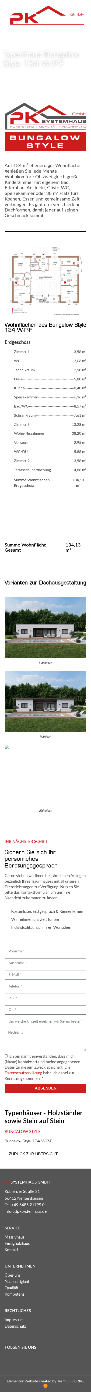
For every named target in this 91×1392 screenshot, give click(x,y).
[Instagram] (9, 1358)
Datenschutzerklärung (23, 1073)
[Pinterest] (32, 1358)
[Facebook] (21, 1358)
